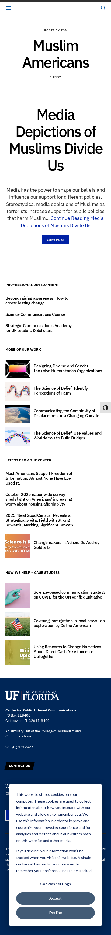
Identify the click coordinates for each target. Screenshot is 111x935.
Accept (55, 898)
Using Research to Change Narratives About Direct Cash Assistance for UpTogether (67, 651)
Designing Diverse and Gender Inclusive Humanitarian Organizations (68, 368)
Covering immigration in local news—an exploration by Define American (69, 623)
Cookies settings (55, 884)
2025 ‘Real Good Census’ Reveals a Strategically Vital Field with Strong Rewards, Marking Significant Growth (39, 520)
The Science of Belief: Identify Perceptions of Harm (61, 390)
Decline (55, 912)
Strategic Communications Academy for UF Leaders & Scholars (38, 328)
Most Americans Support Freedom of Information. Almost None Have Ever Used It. (38, 478)
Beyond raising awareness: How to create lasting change (36, 300)
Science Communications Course (35, 314)
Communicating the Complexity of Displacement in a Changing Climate (66, 413)
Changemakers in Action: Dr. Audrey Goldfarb (66, 545)
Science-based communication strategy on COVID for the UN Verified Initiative (69, 594)
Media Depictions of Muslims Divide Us (56, 140)
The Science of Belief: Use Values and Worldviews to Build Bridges (68, 435)
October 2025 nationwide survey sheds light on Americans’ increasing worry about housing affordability (38, 499)
